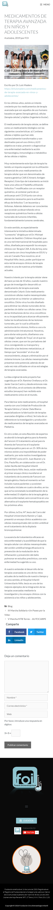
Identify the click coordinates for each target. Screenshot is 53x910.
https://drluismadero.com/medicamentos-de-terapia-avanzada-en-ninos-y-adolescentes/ (25, 92)
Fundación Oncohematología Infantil (33, 906)
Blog (10, 606)
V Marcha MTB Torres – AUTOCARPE (27, 618)
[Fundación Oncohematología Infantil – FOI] (5, 4)
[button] (16, 632)
